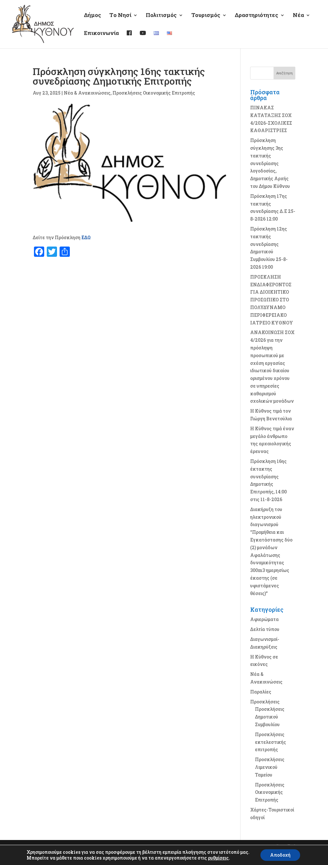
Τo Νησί (120, 16)
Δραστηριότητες (256, 16)
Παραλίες (260, 692)
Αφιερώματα (264, 619)
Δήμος (92, 16)
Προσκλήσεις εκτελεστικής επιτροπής (270, 742)
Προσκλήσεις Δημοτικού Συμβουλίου (269, 716)
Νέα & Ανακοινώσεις (87, 93)
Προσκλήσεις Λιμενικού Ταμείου (269, 767)
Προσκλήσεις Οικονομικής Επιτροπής (153, 93)
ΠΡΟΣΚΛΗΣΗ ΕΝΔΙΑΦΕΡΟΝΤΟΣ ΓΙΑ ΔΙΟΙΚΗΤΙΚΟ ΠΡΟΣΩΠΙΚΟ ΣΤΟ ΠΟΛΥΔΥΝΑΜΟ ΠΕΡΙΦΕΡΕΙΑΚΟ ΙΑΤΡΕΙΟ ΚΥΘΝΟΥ (271, 300)
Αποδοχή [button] (280, 855)
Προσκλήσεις (265, 702)
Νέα (298, 16)
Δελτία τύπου (264, 629)
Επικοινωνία (101, 34)
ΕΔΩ (86, 237)
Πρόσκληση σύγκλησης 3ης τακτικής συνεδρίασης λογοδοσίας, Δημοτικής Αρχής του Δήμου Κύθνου (270, 163)
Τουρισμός (205, 16)
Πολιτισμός (161, 16)
